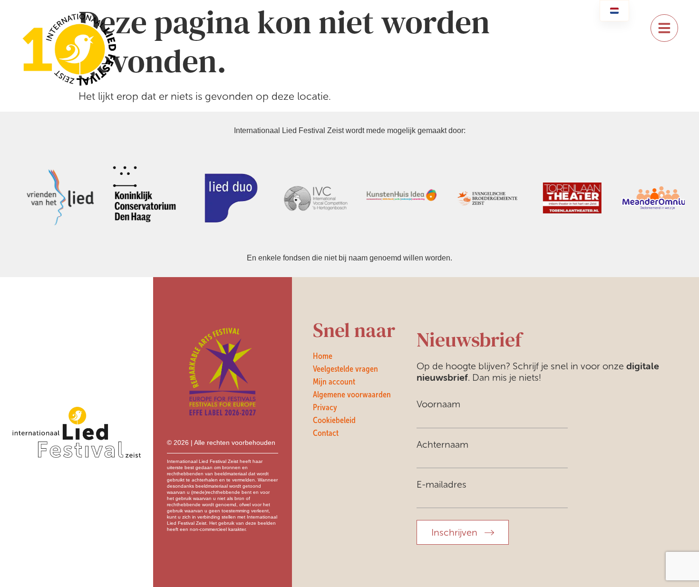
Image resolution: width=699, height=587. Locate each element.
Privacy (325, 407)
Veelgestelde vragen (345, 369)
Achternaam (442, 444)
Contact (326, 433)
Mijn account (334, 381)
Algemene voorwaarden (352, 394)
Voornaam (438, 404)
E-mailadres (441, 484)
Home (322, 356)
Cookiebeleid (334, 420)
